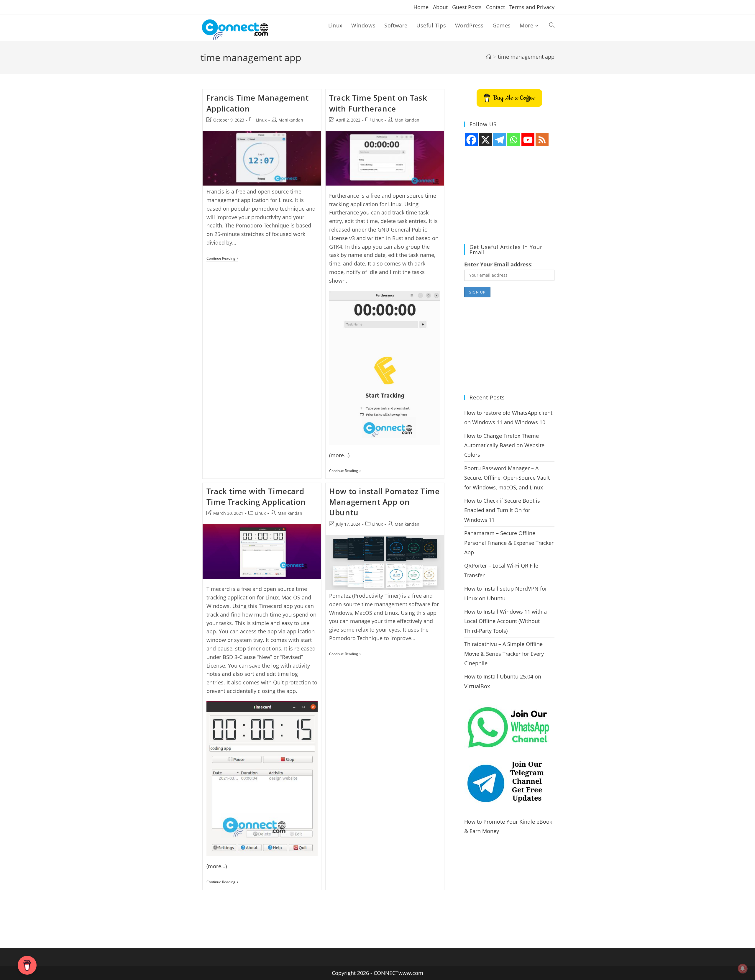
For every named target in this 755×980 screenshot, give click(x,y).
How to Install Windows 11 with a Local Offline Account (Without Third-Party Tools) (505, 621)
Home (421, 7)
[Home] (488, 56)
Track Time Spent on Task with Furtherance (378, 103)
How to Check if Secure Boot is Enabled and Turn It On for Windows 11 (502, 510)
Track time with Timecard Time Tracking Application (256, 496)
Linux (261, 120)
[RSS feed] (542, 139)
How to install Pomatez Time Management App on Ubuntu (384, 502)
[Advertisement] (509, 195)
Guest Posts (467, 7)
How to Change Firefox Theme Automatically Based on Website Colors (504, 445)
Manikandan (290, 120)
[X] (485, 139)
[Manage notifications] (742, 968)
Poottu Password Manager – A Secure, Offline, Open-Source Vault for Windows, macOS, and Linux (507, 478)
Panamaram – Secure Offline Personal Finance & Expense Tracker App (509, 543)
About (440, 7)
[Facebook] (471, 139)
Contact (495, 7)
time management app (526, 56)
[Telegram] (499, 139)
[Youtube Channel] (527, 139)
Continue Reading (222, 258)
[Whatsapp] (513, 139)
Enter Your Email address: (498, 264)
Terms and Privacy (531, 7)
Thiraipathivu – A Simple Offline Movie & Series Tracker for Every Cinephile (504, 653)
